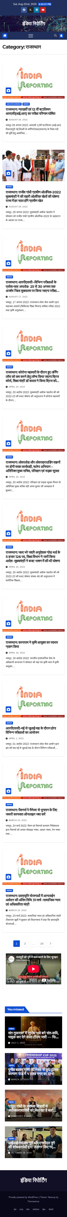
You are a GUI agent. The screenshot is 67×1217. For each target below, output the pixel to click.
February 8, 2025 (21, 1116)
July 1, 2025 (18, 1043)
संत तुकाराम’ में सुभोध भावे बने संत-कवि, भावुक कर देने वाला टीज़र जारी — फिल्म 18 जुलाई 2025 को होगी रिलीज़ (33, 1037)
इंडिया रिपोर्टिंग (33, 23)
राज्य (21, 1209)
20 (41, 943)
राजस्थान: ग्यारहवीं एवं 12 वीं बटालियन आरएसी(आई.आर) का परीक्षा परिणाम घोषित (30, 111)
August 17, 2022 (18, 297)
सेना (27, 1209)
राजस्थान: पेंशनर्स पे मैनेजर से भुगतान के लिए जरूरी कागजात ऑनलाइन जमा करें (31, 812)
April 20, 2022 (17, 387)
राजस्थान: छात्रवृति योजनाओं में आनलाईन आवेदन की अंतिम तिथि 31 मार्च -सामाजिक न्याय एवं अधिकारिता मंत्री (33, 900)
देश (15, 1209)
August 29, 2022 (18, 120)
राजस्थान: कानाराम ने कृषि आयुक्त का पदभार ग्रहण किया (32, 644)
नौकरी (51, 1209)
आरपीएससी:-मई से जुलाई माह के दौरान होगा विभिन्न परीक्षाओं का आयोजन (31, 730)
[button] (55, 35)
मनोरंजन (11, 1029)
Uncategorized (14, 104)
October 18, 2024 (21, 1153)
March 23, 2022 (18, 910)
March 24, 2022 (18, 820)
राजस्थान (26, 104)
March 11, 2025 (20, 1079)
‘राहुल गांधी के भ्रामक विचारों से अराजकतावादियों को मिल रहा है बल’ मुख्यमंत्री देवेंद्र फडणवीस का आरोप (30, 1110)
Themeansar (33, 1201)
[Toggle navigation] (30, 35)
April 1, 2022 (16, 738)
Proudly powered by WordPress (24, 1197)
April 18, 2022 (17, 653)
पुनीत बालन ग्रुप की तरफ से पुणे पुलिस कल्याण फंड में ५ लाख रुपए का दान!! (33, 1071)
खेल (43, 1209)
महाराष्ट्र (11, 1065)
